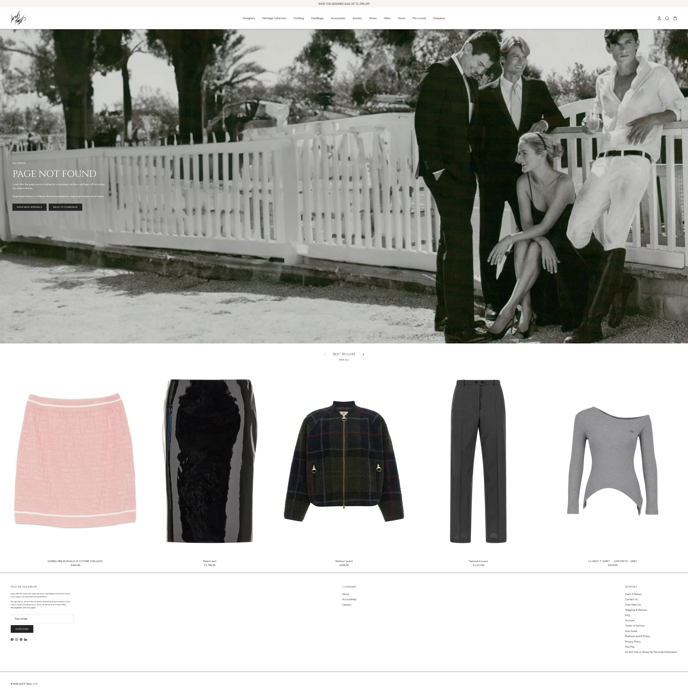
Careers (346, 604)
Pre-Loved (419, 18)
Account (630, 620)
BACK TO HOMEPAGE (65, 207)
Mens (387, 18)
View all (344, 359)
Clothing (298, 18)
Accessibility (349, 599)
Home (401, 18)
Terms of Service (634, 625)
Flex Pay (630, 647)
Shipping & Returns (636, 610)
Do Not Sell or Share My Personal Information (651, 652)
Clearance (439, 18)
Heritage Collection (274, 18)
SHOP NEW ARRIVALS (29, 207)
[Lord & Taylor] (18, 18)
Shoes (373, 18)
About (345, 594)
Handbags (317, 18)
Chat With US (633, 604)
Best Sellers (344, 354)
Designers (249, 18)
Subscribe (22, 629)
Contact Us (631, 599)
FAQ (627, 615)
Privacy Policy (633, 641)
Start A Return (633, 594)
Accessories (338, 18)
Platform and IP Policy (637, 636)
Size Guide (631, 631)
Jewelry (357, 18)
